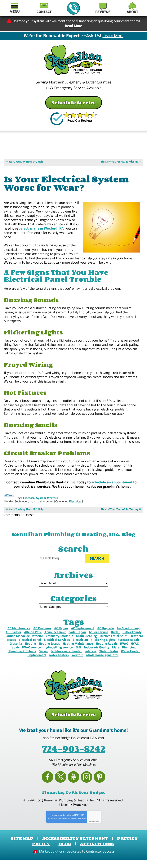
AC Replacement (82, 628)
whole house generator (102, 655)
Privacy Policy (62, 818)
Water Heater (108, 651)
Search (97, 558)
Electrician (80, 640)
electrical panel (30, 640)
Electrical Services (57, 640)
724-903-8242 (73, 8)
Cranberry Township (59, 636)
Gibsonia (16, 643)
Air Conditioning (128, 628)
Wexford (52, 498)
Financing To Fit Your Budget (73, 792)
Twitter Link (9, 495)
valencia (90, 651)
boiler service (98, 632)
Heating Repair (106, 643)
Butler (115, 632)
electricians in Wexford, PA (42, 229)
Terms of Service (76, 818)
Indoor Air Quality (96, 647)
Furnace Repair (128, 640)
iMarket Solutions (51, 851)
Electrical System (34, 498)
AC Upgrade (105, 628)
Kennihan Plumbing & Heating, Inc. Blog (73, 534)
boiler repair (77, 632)
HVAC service (31, 647)
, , (73, 738)
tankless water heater (66, 651)
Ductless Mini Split (113, 636)
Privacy (91, 821)
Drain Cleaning (86, 636)
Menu (15, 12)
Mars (115, 647)
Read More (73, 26)
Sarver (43, 651)
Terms (97, 821)
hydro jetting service (58, 647)
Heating (30, 643)
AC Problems (42, 628)
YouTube (73, 777)
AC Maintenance (18, 628)
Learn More (113, 36)
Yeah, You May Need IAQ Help (26, 162)
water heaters (59, 655)
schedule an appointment (111, 482)
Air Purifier (13, 632)
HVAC (124, 643)
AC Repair (61, 628)
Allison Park (33, 632)
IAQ (78, 647)
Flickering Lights (103, 640)
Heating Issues (49, 643)
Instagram (86, 777)
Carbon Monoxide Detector (24, 636)
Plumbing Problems (22, 651)
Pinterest (99, 777)
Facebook (47, 777)
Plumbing (129, 647)
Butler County (131, 632)
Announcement (55, 632)
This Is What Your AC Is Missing (119, 162)
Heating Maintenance (78, 643)
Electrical (75, 501)
